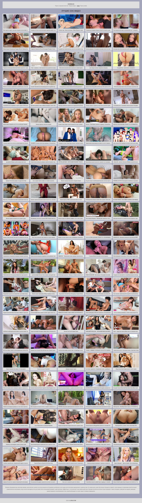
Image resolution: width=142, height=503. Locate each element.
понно (78, 6)
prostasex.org (71, 4)
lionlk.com (73, 500)
